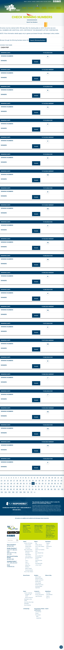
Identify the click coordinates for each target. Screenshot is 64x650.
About (24, 591)
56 (42, 483)
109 (24, 492)
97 (45, 489)
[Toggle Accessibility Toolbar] (61, 647)
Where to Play (58, 8)
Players (30, 8)
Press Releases (49, 594)
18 (49, 477)
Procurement (38, 614)
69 (20, 486)
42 (61, 480)
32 (29, 480)
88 (17, 489)
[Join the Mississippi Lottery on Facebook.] (54, 1)
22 (61, 477)
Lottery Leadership (28, 592)
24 (4, 480)
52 (30, 483)
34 (36, 480)
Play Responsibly (38, 563)
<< (1, 477)
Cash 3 (26, 562)
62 (61, 483)
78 (47, 486)
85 (8, 489)
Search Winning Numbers (37, 40)
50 (24, 483)
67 (14, 486)
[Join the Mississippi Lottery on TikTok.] (56, 1)
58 (49, 483)
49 (20, 483)
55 (39, 483)
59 (52, 483)
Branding (48, 592)
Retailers (51, 8)
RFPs (37, 616)
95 (39, 489)
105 (9, 492)
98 (48, 489)
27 (14, 480)
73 (32, 486)
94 (36, 489)
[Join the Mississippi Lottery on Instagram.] (58, 1)
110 (28, 492)
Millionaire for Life (29, 551)
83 (1, 489)
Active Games (28, 544)
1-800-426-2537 (13, 562)
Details (36, 62)
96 (42, 489)
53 (33, 483)
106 (13, 492)
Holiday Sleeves (38, 544)
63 (1, 486)
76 (41, 486)
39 (52, 480)
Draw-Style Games (28, 549)
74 (35, 486)
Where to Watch (28, 568)
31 (26, 480)
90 (23, 489)
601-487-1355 (10, 546)
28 (17, 480)
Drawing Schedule (29, 570)
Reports (48, 596)
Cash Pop (27, 563)
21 (58, 477)
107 (17, 492)
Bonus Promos (44, 8)
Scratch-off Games (28, 543)
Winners (37, 558)
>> (34, 492)
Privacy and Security (39, 594)
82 (60, 486)
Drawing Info (49, 546)
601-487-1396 (10, 559)
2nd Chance (37, 8)
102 (62, 489)
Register (48, 543)
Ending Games (28, 546)
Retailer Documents (39, 584)
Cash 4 (26, 560)
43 (1, 483)
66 (11, 486)
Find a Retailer (38, 583)
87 (14, 489)
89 (20, 489)
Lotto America (28, 556)
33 (33, 480)
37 (45, 480)
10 (25, 477)
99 (51, 489)
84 (4, 489)
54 (36, 483)
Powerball (27, 552)
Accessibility (37, 592)
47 (14, 483)
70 (23, 486)
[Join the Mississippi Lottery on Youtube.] (60, 1)
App (36, 543)
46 (11, 483)
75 (38, 486)
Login (47, 544)
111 (31, 492)
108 (21, 492)
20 (55, 477)
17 (46, 477)
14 (37, 477)
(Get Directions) (49, 534)
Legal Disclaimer (38, 596)
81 (57, 486)
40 (55, 480)
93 (32, 489)
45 (8, 483)
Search (46, 608)
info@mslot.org (10, 566)
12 (31, 477)
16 (43, 477)
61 (58, 483)
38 (49, 480)
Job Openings (26, 608)
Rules (47, 548)
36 (42, 480)
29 (20, 480)
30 (23, 480)
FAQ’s (36, 551)
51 (27, 483)
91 (26, 489)
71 (26, 486)
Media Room (48, 591)
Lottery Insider (38, 565)
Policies (36, 613)
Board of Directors (29, 597)
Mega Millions (28, 554)
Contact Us (36, 591)
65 (8, 486)
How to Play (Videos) (28, 571)
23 (1, 480)
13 (34, 477)
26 (11, 480)
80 (54, 486)
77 (44, 486)
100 (55, 489)
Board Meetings (27, 605)
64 (4, 486)
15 (40, 477)
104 (5, 492)
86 (11, 489)
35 (39, 480)
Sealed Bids (38, 618)
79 (51, 486)
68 (17, 486)
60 (55, 483)
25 (8, 480)
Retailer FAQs (38, 581)
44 (5, 483)
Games (24, 8)
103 (2, 492)
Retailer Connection (39, 579)
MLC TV (48, 597)
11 (28, 477)
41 (58, 480)
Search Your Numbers (32, 22)
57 (45, 483)
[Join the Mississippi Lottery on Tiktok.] (10, 536)
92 (29, 489)
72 (29, 486)
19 (52, 477)
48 (17, 483)
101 (59, 489)
